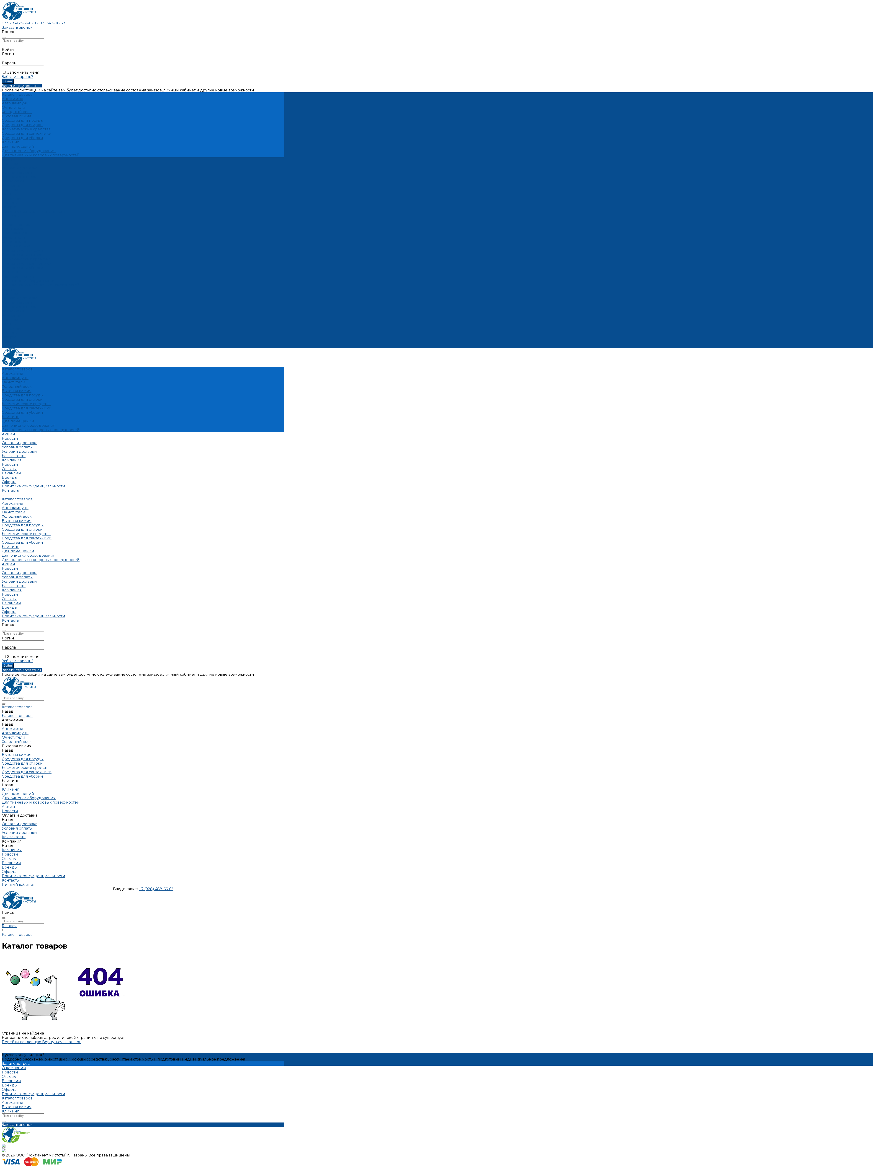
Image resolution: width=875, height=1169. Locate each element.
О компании (14, 1068)
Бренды (10, 203)
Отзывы (9, 194)
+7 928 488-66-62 (17, 23)
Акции (8, 289)
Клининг (10, 142)
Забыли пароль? (17, 77)
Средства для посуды (23, 120)
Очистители (13, 107)
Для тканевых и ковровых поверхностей (41, 155)
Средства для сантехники (26, 133)
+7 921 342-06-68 (49, 23)
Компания (12, 315)
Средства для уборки (22, 138)
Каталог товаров (17, 224)
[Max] (3, 1146)
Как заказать (14, 181)
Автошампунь (15, 103)
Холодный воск (17, 112)
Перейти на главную (22, 1042)
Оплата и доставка (19, 298)
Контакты (11, 346)
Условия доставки (19, 177)
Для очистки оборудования (29, 151)
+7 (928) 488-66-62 (156, 889)
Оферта (9, 207)
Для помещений (18, 146)
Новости (10, 190)
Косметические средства (26, 129)
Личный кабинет (18, 884)
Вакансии (11, 198)
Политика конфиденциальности (33, 211)
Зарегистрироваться (22, 86)
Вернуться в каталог (61, 1042)
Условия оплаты (17, 172)
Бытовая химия (16, 116)
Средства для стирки (22, 125)
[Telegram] (3, 1151)
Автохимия (12, 99)
